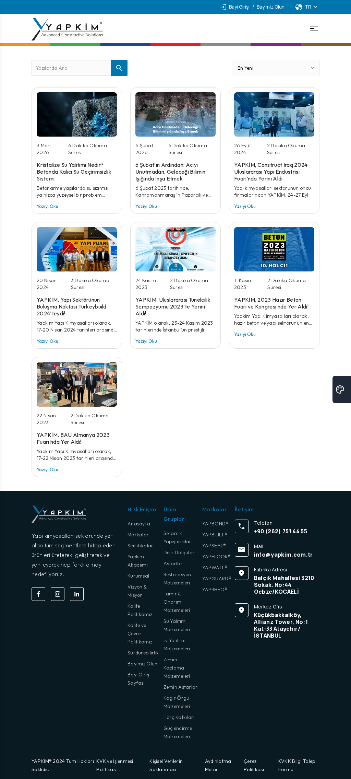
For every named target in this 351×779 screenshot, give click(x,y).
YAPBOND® (215, 524)
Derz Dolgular (179, 552)
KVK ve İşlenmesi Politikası (114, 765)
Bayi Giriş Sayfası (138, 679)
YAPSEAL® (214, 546)
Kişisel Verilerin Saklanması (166, 765)
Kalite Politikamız (140, 610)
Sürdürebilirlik (143, 653)
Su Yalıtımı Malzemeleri (177, 625)
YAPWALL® (214, 568)
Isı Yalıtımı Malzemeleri (177, 644)
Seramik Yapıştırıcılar (178, 537)
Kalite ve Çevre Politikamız (140, 633)
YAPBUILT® (214, 535)
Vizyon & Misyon (137, 591)
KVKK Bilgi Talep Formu (296, 765)
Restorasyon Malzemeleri (177, 578)
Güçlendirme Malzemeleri (178, 732)
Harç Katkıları (179, 717)
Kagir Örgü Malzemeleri (177, 702)
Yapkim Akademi (138, 561)
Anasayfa (139, 524)
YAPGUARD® (216, 578)
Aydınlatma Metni (218, 765)
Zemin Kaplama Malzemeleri (177, 667)
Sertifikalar (140, 546)
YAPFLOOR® (216, 557)
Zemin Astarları (181, 687)
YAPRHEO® (214, 589)
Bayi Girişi (239, 6)
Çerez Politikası (254, 765)
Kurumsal (138, 576)
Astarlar (173, 563)
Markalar (138, 535)
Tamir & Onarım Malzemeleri (177, 602)
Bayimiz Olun (271, 6)
